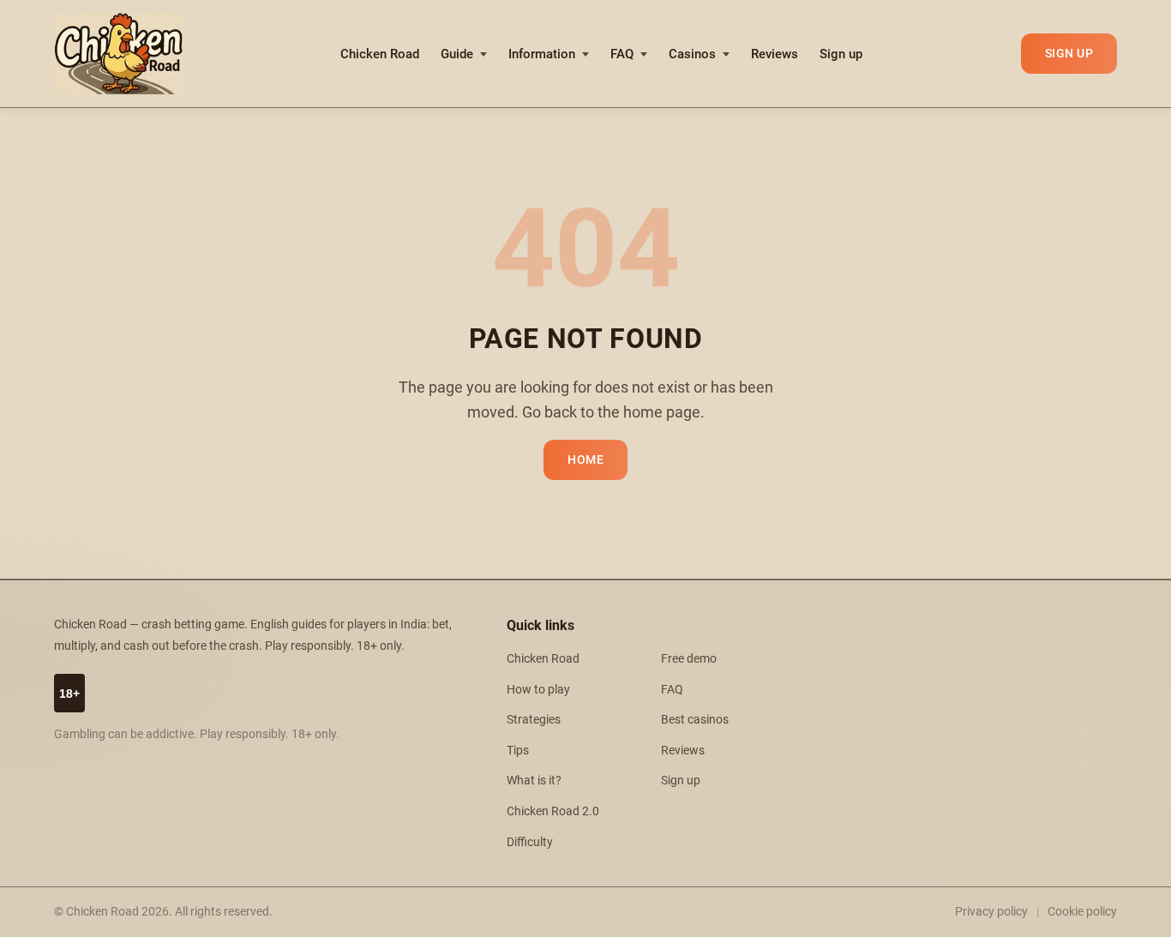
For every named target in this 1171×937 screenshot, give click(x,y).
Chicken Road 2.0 (553, 811)
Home (585, 460)
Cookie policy (1082, 911)
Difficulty (530, 842)
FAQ (622, 54)
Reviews (774, 54)
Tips (518, 750)
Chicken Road (379, 54)
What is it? (534, 780)
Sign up (841, 54)
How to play (538, 689)
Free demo (689, 659)
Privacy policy (991, 911)
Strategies (534, 719)
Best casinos (695, 719)
